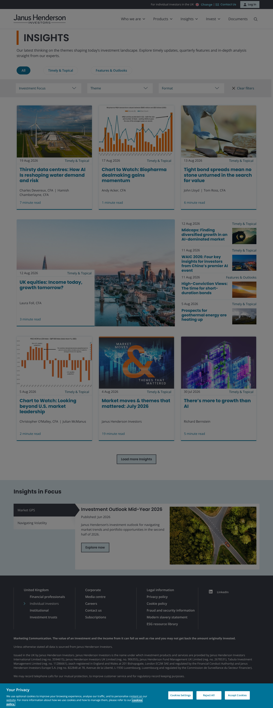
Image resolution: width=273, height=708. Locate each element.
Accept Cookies (237, 695)
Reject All (209, 695)
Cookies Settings (180, 695)
